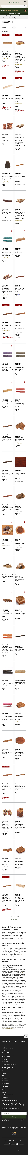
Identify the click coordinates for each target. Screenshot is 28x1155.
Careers (4, 1092)
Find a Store (5, 1097)
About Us (4, 1090)
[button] (20, 27)
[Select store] (21, 2)
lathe (22, 972)
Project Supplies (10, 15)
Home (3, 15)
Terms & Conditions (18, 1140)
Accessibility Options (9, 1144)
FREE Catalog (5, 1075)
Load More (14, 919)
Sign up (14, 1117)
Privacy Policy (21, 1120)
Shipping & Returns (7, 1061)
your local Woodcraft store (8, 1028)
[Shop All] (2, 2)
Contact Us (4, 1059)
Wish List (4, 1073)
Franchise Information (7, 1094)
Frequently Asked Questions (9, 1064)
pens (22, 954)
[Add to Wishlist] (10, 36)
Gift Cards (4, 1071)
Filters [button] (4, 27)
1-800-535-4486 (6, 1056)
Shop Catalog (5, 1080)
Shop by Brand (5, 1083)
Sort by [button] (17, 27)
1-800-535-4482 (6, 1052)
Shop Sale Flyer (6, 1078)
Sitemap (22, 1144)
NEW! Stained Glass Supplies (14, 13)
